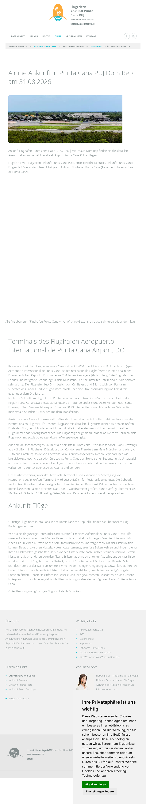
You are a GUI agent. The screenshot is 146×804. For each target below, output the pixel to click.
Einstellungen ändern (100, 791)
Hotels (46, 36)
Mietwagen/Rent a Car (92, 629)
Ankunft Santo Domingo (22, 689)
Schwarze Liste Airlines (92, 648)
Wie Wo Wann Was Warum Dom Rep (100, 657)
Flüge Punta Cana (19, 698)
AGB (82, 634)
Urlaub (33, 36)
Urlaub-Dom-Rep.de (38, 750)
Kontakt (91, 36)
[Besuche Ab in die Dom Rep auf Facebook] (127, 36)
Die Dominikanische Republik (96, 652)
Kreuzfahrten (74, 36)
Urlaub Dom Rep (18, 46)
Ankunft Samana (18, 680)
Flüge (58, 36)
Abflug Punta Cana (73, 46)
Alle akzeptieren (95, 784)
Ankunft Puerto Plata (20, 684)
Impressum (86, 643)
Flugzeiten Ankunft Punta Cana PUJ (82, 11)
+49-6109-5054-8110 (120, 46)
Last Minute (18, 36)
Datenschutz (87, 638)
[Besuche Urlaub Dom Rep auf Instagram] (134, 36)
